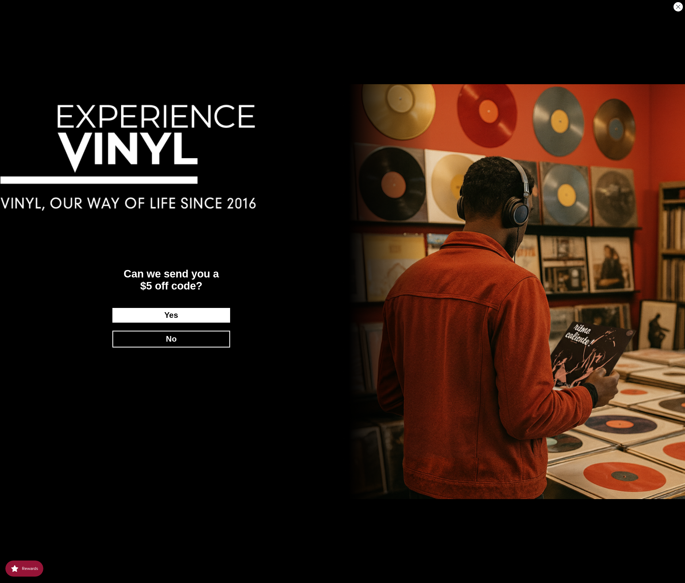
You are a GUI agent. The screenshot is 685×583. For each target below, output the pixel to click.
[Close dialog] (678, 6)
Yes (171, 315)
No (171, 338)
